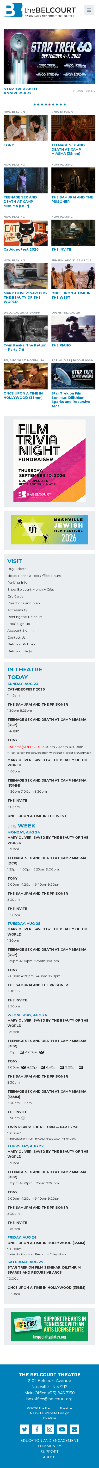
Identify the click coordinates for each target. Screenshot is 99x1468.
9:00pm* (14, 1133)
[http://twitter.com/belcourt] (24, 1429)
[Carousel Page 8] (61, 104)
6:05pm (13, 807)
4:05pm (13, 771)
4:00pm (25, 869)
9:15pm (26, 1103)
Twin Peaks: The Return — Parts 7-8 (43, 1127)
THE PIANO (61, 345)
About (49, 1457)
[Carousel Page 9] (64, 104)
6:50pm (13, 1118)
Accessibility (17, 610)
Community (49, 1446)
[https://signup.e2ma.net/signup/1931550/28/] (74, 1429)
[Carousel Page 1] (35, 104)
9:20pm (54, 976)
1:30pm (13, 710)
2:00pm (13, 884)
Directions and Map (23, 603)
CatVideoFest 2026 (21, 249)
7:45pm (62, 747)
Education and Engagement (49, 1440)
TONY (9, 145)
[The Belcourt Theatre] (40, 10)
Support (50, 1451)
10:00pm (76, 747)
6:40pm (41, 884)
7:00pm (27, 791)
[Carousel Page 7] (57, 104)
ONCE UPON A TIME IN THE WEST (37, 816)
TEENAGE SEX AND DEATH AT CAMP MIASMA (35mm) (68, 149)
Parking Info (17, 582)
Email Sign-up (18, 624)
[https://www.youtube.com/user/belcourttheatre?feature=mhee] (62, 1429)
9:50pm (54, 884)
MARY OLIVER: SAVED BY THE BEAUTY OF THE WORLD (26, 297)
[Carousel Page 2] (38, 104)
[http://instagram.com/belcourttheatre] (49, 1429)
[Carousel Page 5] (49, 104)
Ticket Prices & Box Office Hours (34, 576)
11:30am (13, 1294)
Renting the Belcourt (24, 617)
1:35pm (13, 869)
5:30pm (49, 747)
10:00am (14, 1278)
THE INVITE (61, 249)
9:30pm (41, 791)
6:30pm (13, 1103)
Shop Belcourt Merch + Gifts (30, 589)
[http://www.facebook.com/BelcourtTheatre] (37, 1429)
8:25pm (26, 710)
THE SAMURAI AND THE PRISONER (37, 704)
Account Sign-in (20, 630)
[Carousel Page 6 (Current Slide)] (53, 104)
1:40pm (13, 731)
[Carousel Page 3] (42, 104)
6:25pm (39, 869)
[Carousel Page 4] (46, 104)
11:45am (13, 695)
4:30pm (13, 791)
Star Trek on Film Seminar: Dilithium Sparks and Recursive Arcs (70, 399)
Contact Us (16, 637)
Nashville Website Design (49, 1413)
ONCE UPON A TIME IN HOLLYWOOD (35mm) (23, 395)
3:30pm (13, 899)
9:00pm (52, 869)
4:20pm (27, 884)
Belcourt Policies (21, 644)
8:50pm (13, 915)
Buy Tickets (16, 569)
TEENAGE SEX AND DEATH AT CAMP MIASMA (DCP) (20, 201)
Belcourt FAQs (19, 651)
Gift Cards (15, 596)
